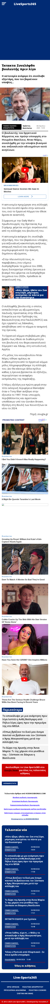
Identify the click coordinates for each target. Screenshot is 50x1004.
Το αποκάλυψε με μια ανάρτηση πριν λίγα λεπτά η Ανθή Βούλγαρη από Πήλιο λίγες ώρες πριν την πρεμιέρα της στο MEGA (24, 721)
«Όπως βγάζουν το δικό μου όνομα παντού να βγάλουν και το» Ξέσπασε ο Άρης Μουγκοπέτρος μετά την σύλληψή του (24, 737)
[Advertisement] (25, 34)
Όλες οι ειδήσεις (25, 965)
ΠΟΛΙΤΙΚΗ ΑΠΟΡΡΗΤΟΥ (32, 987)
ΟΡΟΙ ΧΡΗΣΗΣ (13, 987)
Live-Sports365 (25, 977)
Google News (11, 770)
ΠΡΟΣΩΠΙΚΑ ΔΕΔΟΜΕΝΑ (15, 990)
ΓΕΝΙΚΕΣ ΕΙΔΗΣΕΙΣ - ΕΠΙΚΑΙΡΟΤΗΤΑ (10, 127)
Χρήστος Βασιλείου (27, 127)
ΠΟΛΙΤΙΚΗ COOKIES (37, 990)
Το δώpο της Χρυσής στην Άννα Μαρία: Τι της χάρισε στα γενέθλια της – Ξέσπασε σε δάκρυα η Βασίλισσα (23, 753)
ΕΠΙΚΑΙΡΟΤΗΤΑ (10, 783)
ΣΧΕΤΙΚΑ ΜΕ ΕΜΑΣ (25, 993)
